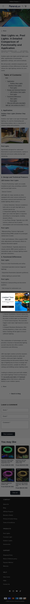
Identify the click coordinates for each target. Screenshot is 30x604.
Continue (7, 306)
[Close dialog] (28, 293)
